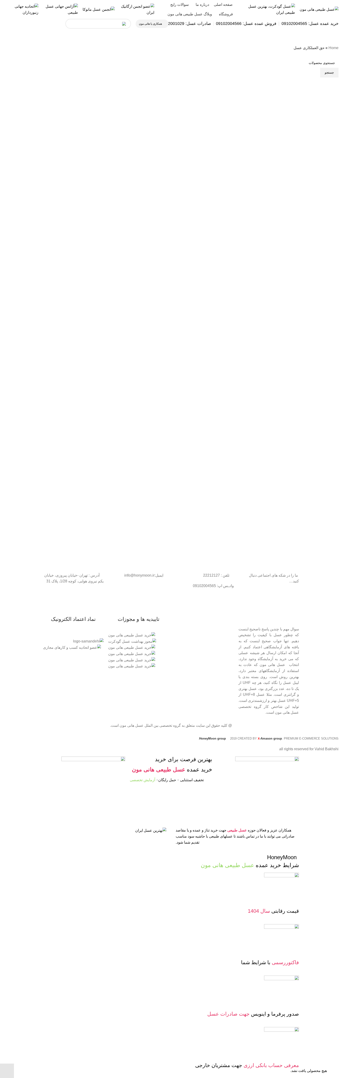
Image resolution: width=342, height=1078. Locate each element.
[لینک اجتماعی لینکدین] (23, 23)
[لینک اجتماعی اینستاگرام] (40, 23)
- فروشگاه (226, 635)
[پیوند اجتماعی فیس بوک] (57, 23)
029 (180, 23)
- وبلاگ (229, 643)
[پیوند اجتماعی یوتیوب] (32, 23)
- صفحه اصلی (224, 627)
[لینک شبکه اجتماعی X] (48, 23)
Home (334, 48)
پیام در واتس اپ (81, 23)
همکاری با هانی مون (150, 23)
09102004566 (228, 23)
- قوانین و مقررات (221, 651)
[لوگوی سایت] (319, 9)
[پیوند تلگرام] (6, 23)
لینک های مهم (225, 620)
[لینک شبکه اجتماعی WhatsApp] (15, 23)
